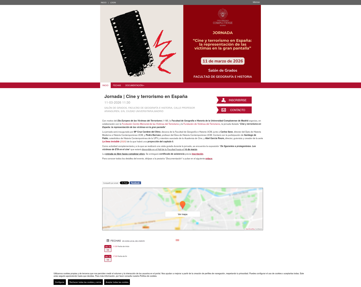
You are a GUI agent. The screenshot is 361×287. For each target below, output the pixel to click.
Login (113, 2)
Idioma (256, 2)
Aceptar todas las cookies (117, 282)
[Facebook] (135, 182)
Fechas (117, 85)
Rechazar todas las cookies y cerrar (85, 282)
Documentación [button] (134, 85)
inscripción (197, 153)
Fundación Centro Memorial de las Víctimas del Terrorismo (150, 123)
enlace (208, 158)
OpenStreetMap (250, 229)
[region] (180, 277)
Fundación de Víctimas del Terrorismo (201, 123)
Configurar (59, 282)
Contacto (237, 110)
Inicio (103, 2)
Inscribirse (237, 100)
